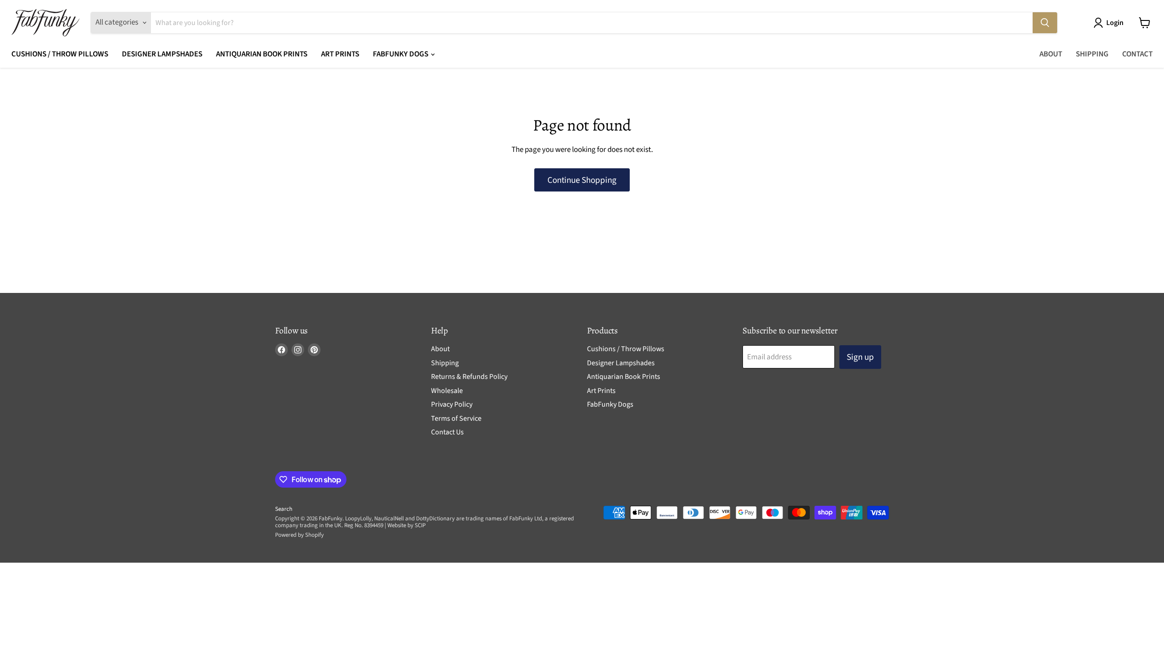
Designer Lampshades (162, 54)
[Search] (1045, 22)
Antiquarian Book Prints (261, 54)
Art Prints (340, 54)
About (1050, 54)
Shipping (1092, 54)
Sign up (860, 357)
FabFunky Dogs (401, 54)
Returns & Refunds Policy (469, 377)
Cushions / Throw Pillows (59, 54)
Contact (1137, 54)
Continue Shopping (582, 180)
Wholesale (447, 391)
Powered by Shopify (299, 535)
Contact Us (447, 432)
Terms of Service (456, 418)
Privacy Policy (451, 404)
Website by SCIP (406, 525)
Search (283, 509)
